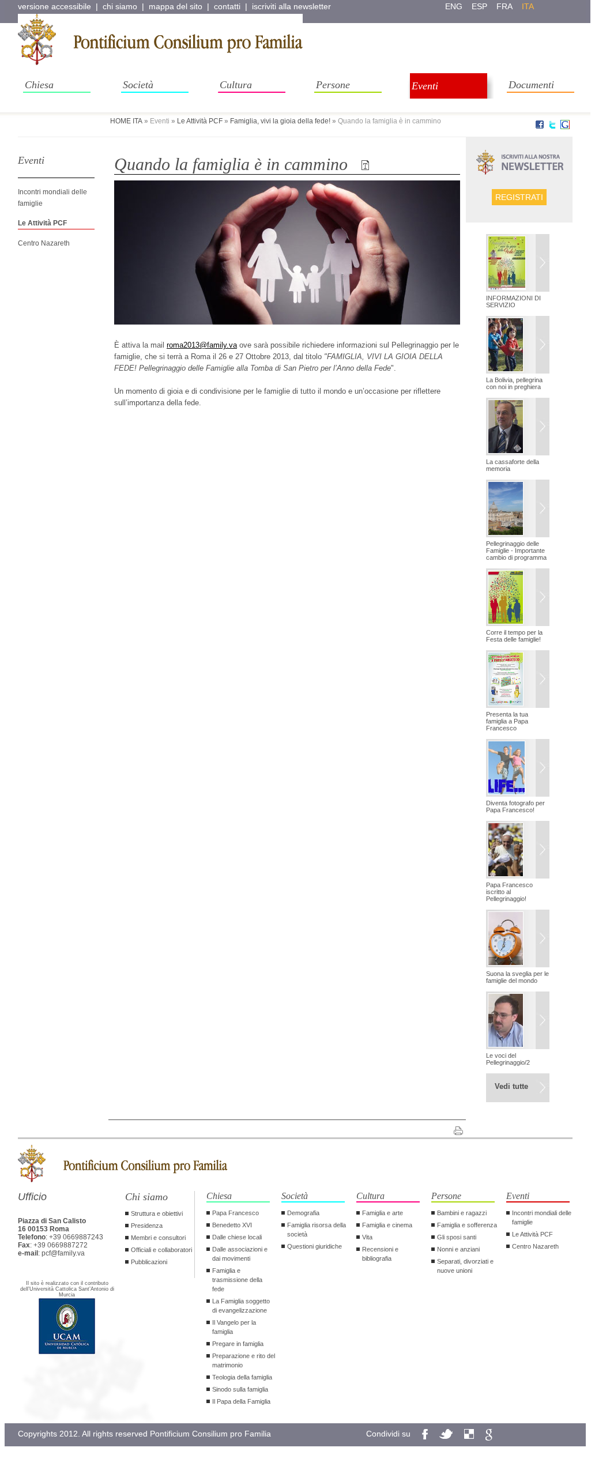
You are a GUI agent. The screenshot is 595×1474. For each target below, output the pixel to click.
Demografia (303, 1212)
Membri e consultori (158, 1237)
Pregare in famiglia (237, 1343)
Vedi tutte (511, 1086)
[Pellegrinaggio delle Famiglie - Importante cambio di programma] (517, 510)
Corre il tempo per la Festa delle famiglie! (514, 636)
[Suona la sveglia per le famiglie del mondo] (517, 940)
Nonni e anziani (458, 1249)
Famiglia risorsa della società (316, 1230)
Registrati (519, 197)
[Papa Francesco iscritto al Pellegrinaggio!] (517, 851)
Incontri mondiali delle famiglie (541, 1217)
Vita (367, 1237)
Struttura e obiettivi (157, 1213)
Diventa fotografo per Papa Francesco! (515, 806)
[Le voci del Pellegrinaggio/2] (517, 1021)
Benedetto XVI (232, 1225)
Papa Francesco (235, 1212)
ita (528, 6)
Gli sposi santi (456, 1237)
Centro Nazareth (44, 243)
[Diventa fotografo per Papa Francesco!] (517, 769)
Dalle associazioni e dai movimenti (240, 1254)
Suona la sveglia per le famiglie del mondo (517, 977)
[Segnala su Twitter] (552, 127)
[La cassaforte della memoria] (517, 428)
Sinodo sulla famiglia (240, 1389)
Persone (333, 85)
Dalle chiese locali (237, 1237)
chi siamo (120, 6)
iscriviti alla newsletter (291, 6)
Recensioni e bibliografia (380, 1254)
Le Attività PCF (200, 121)
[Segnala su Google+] (565, 127)
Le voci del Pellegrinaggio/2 (508, 1059)
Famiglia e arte (382, 1212)
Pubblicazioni (149, 1261)
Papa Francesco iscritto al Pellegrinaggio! (509, 891)
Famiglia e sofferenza (467, 1225)
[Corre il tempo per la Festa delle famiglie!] (517, 598)
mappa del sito (175, 6)
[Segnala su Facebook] (539, 127)
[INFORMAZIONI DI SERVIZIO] (517, 264)
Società (138, 85)
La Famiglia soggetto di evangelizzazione (241, 1306)
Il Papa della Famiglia (241, 1401)
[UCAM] (67, 1353)
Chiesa (39, 85)
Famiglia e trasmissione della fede (237, 1279)
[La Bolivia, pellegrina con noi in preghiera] (517, 346)
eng (453, 6)
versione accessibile (54, 6)
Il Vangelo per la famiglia (234, 1327)
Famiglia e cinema (387, 1225)
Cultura (236, 85)
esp (479, 6)
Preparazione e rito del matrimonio (243, 1360)
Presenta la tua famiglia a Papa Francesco (507, 721)
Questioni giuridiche (314, 1246)
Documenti (531, 85)
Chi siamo (146, 1196)
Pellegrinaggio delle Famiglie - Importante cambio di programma (516, 550)
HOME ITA (126, 121)
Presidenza (147, 1225)
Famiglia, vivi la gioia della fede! (280, 121)
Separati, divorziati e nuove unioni (465, 1266)
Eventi (425, 86)
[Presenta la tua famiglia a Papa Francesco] (517, 680)
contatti (227, 6)
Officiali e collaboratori (161, 1249)
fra (504, 6)
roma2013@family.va (202, 345)
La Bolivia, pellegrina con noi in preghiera (514, 383)
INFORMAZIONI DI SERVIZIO (513, 301)
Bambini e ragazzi (462, 1212)
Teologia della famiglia (242, 1377)
